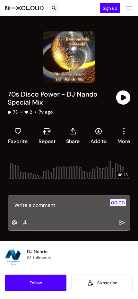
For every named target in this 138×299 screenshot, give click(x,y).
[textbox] (58, 205)
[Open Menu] (129, 8)
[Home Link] (24, 8)
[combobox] (123, 135)
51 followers (39, 258)
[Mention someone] (14, 222)
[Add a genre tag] (24, 222)
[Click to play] (123, 97)
